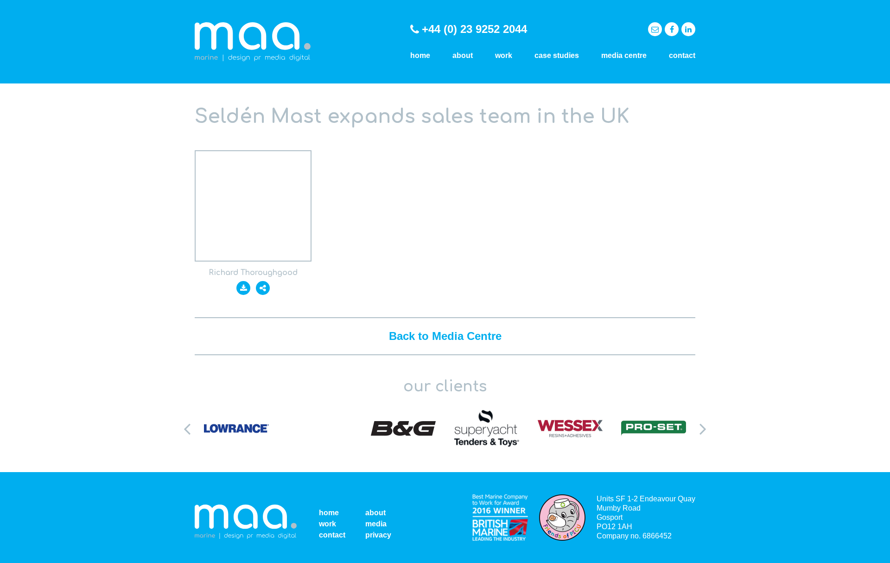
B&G (403, 428)
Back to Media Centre (445, 336)
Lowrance (236, 428)
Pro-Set (653, 428)
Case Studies (556, 55)
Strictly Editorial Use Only (253, 206)
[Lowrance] (236, 428)
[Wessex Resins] (570, 428)
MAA (253, 41)
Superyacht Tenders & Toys (486, 428)
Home (420, 55)
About (462, 55)
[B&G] (403, 428)
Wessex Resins (570, 428)
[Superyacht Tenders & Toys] (486, 428)
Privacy (378, 535)
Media (376, 524)
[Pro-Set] (653, 428)
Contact (682, 55)
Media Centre (624, 55)
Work (503, 55)
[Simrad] (320, 428)
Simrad (320, 428)
